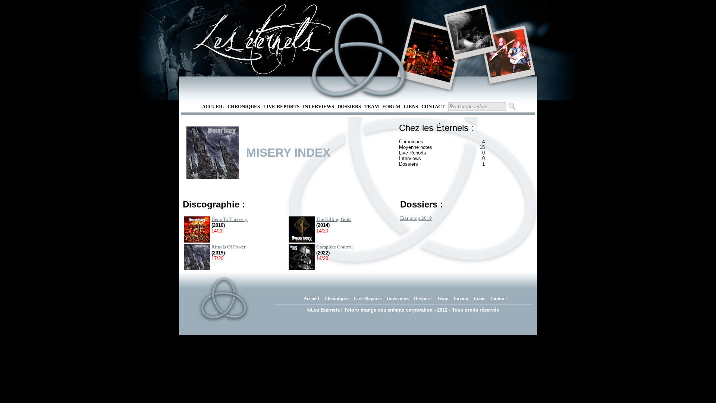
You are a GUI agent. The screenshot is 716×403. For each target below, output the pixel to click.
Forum (391, 106)
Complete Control (334, 247)
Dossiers (349, 106)
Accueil (213, 106)
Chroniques (243, 106)
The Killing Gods (333, 219)
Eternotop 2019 (416, 218)
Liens (410, 106)
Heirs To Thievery (229, 219)
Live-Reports (281, 106)
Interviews (318, 106)
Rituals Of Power (228, 247)
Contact (433, 106)
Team (371, 106)
